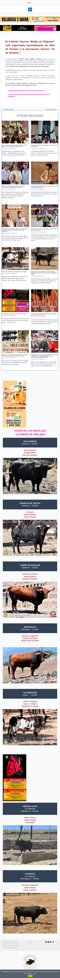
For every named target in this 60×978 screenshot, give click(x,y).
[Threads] (48, 942)
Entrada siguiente (52, 109)
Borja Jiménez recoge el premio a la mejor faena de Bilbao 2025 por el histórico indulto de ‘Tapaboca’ (15, 230)
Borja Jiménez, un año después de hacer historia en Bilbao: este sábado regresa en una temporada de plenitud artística (44, 356)
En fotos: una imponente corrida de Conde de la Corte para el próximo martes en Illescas (15, 355)
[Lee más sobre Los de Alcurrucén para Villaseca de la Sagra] (15, 258)
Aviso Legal (30, 943)
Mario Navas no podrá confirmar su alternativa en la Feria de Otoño (44, 229)
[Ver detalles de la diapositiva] (30, 476)
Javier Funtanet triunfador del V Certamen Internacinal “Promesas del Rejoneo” (13, 186)
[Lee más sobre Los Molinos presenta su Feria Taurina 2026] (15, 300)
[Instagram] (50, 942)
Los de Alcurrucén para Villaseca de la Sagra (14, 271)
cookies (34, 973)
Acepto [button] (30, 975)
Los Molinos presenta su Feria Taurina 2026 (14, 313)
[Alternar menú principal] (30, 9)
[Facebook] (46, 942)
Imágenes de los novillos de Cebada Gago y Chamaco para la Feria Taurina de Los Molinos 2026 (44, 273)
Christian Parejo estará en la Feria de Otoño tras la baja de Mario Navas (44, 186)
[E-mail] (53, 942)
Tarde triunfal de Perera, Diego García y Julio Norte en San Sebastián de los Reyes (14, 146)
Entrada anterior (8, 109)
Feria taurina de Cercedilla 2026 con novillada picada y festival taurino (44, 314)
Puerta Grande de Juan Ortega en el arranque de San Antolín (44, 146)
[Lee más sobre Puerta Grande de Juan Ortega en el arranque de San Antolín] (44, 132)
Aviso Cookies (30, 941)
